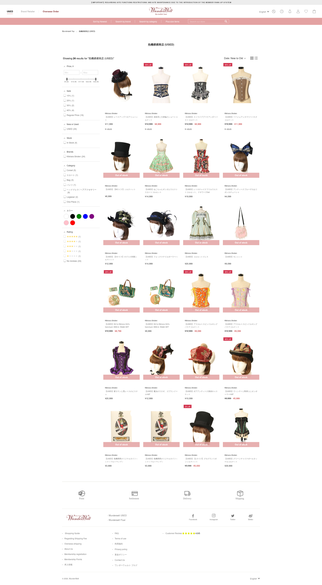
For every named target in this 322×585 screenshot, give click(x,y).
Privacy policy (121, 549)
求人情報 (68, 564)
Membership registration (75, 554)
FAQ (117, 533)
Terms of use (120, 538)
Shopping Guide (72, 533)
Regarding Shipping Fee (75, 538)
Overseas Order (51, 11)
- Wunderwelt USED (117, 515)
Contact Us (120, 559)
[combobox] (208, 21)
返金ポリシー (121, 554)
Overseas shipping (73, 543)
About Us (68, 548)
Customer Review (174, 533)
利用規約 (119, 543)
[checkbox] (66, 216)
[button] (252, 58)
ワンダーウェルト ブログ (126, 565)
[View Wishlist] (274, 12)
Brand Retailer (28, 11)
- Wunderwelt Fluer (116, 519)
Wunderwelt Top (68, 31)
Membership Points (73, 559)
